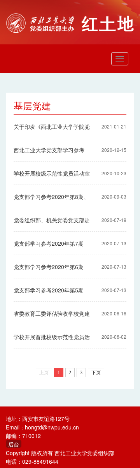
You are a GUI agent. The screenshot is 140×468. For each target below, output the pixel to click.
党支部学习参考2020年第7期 (49, 243)
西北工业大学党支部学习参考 (49, 150)
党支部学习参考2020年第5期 (49, 290)
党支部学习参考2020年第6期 (49, 267)
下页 (96, 372)
